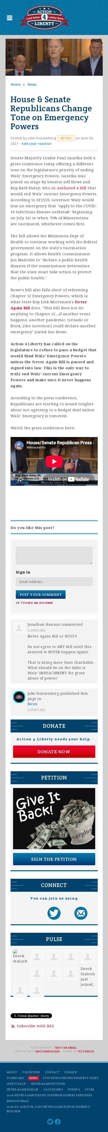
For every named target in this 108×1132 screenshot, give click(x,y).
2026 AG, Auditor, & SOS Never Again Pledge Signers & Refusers (48, 1109)
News (32, 84)
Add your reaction (37, 144)
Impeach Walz (18, 1101)
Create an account (37, 602)
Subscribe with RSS (35, 1026)
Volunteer (31, 1072)
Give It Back (16, 1084)
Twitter (60, 1048)
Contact (52, 1072)
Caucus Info (53, 1089)
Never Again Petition (48, 1084)
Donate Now (54, 751)
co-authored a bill (69, 188)
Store (89, 1089)
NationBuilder (48, 1051)
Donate (71, 1072)
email (72, 1048)
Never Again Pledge (22, 1089)
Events (74, 1089)
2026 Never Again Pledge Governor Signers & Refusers (49, 1095)
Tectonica (85, 1051)
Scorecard (15, 1078)
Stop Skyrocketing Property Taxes (70, 1078)
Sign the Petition (54, 859)
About (12, 1072)
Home (16, 84)
